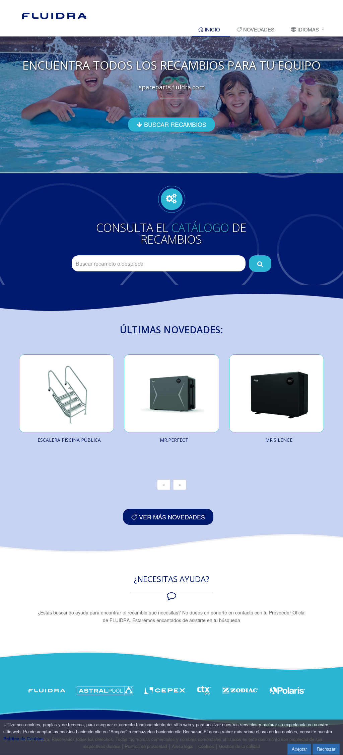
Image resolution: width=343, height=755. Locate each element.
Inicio (211, 29)
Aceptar (299, 749)
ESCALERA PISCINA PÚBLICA (69, 440)
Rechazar (326, 749)
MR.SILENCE (278, 440)
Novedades (258, 29)
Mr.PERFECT (174, 440)
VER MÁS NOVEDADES (171, 516)
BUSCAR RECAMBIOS (174, 124)
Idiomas (307, 29)
